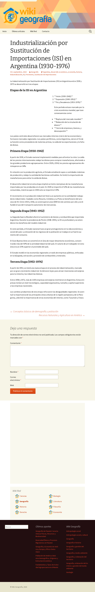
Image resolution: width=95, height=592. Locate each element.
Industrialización (16, 74)
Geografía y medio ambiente (76, 553)
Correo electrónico (15, 378)
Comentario (16, 343)
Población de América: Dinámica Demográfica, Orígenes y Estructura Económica (47, 558)
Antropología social (73, 531)
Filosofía (57, 507)
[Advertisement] (32, 113)
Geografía (34, 72)
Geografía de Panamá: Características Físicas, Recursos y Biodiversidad (47, 533)
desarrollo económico (59, 72)
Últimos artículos (18, 31)
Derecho (23, 512)
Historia (23, 507)
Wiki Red (33, 31)
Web (12, 385)
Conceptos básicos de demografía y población (34, 311)
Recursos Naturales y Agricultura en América (62, 315)
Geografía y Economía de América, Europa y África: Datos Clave (47, 549)
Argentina (46, 72)
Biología (56, 496)
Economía (57, 512)
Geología (69, 572)
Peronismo (30, 74)
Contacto (45, 31)
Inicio (4, 31)
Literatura (57, 501)
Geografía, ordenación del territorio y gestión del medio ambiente (77, 566)
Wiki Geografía (17, 587)
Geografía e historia (73, 543)
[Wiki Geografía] (47, 14)
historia (79, 72)
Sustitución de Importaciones (45, 74)
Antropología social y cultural (77, 535)
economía (71, 72)
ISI (24, 74)
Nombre (14, 372)
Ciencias (23, 496)
